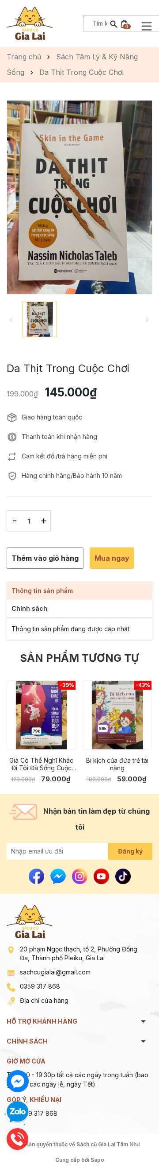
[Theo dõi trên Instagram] (80, 875)
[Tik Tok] (123, 875)
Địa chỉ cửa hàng (44, 1000)
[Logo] (30, 22)
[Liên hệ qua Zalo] (18, 1112)
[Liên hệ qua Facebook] (18, 1081)
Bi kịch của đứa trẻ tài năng (117, 764)
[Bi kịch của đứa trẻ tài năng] (117, 715)
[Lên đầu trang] (131, 1144)
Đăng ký (130, 851)
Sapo (97, 1159)
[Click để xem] (79, 197)
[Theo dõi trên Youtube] (102, 875)
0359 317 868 (40, 986)
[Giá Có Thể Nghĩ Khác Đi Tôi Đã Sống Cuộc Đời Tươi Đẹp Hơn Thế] (41, 715)
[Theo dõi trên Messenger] (59, 875)
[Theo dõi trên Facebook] (37, 875)
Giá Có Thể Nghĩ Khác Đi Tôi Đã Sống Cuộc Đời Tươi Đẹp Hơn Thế (41, 764)
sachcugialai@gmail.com (55, 972)
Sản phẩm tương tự (79, 658)
